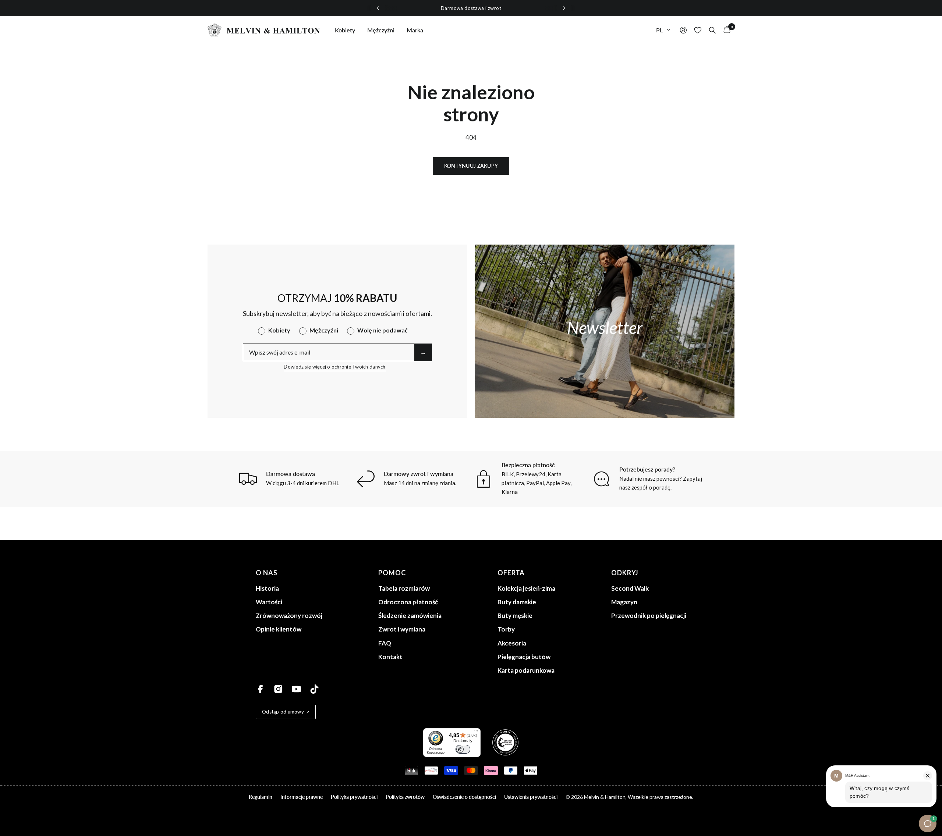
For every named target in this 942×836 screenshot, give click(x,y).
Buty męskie (514, 615)
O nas (266, 572)
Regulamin (260, 797)
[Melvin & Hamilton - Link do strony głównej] (264, 30)
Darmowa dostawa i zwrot (471, 8)
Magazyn (624, 602)
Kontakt (390, 657)
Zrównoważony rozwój (289, 615)
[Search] (712, 30)
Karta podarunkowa (526, 670)
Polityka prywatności (354, 797)
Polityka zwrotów (405, 797)
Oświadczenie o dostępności (464, 797)
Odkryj (624, 572)
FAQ (384, 643)
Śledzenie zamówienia (410, 615)
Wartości (269, 602)
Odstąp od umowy (283, 712)
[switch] (463, 749)
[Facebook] (260, 689)
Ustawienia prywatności (530, 797)
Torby (506, 629)
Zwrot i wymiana (401, 629)
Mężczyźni (380, 29)
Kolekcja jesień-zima (526, 588)
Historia (267, 588)
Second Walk (630, 588)
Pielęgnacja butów (523, 657)
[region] (471, 8)
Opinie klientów (278, 629)
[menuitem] (345, 30)
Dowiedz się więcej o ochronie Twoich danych (334, 367)
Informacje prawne (301, 797)
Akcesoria (511, 643)
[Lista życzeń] (697, 30)
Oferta (511, 572)
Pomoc (392, 572)
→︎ (423, 352)
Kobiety (345, 29)
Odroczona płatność (408, 602)
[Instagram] (278, 689)
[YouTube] (296, 689)
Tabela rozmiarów (404, 588)
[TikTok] (314, 689)
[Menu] (476, 732)
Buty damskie (516, 602)
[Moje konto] (683, 30)
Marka (415, 29)
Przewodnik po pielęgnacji (648, 615)
